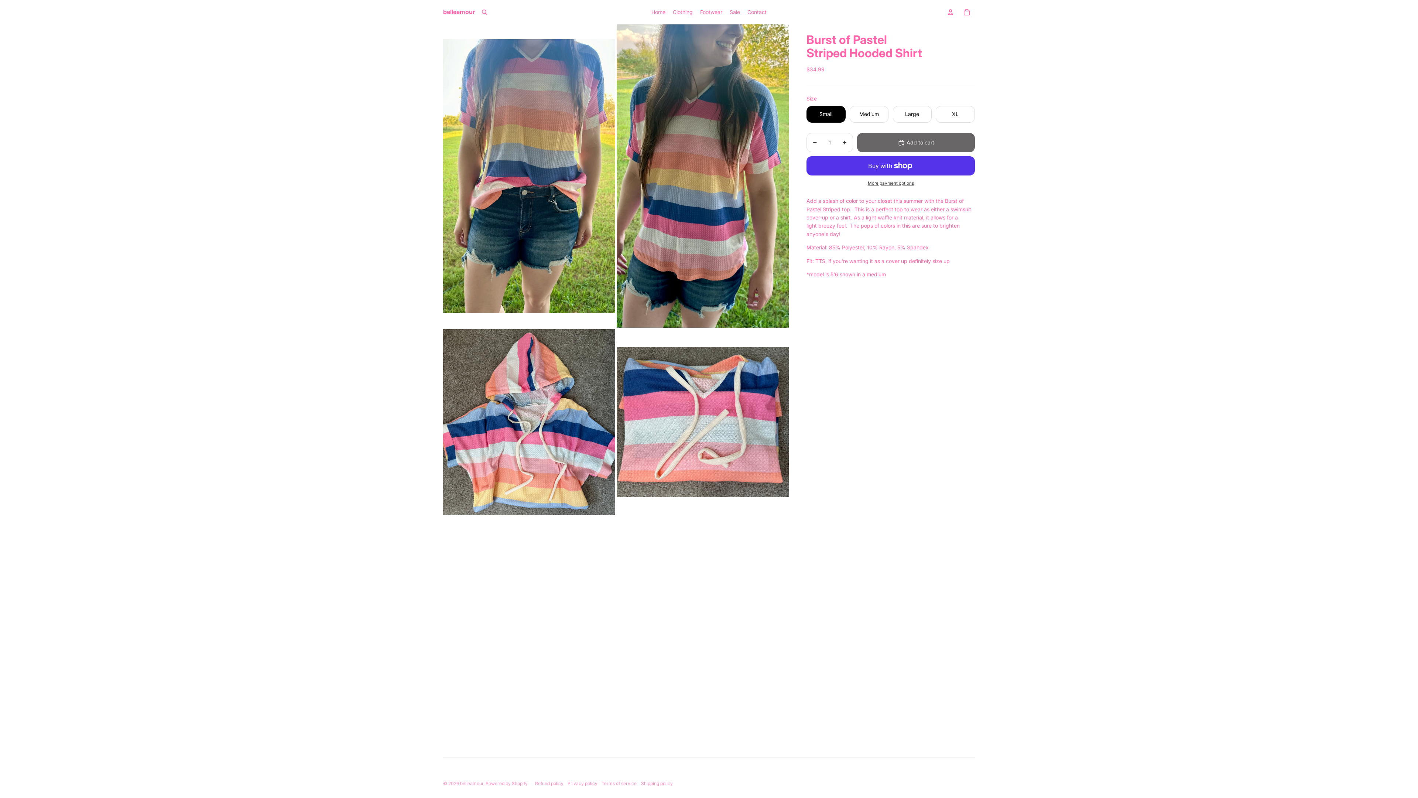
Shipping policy (657, 783)
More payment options (891, 183)
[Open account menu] (950, 12)
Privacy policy (582, 783)
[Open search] (484, 12)
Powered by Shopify (507, 783)
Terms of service (619, 783)
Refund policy (549, 783)
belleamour (471, 783)
